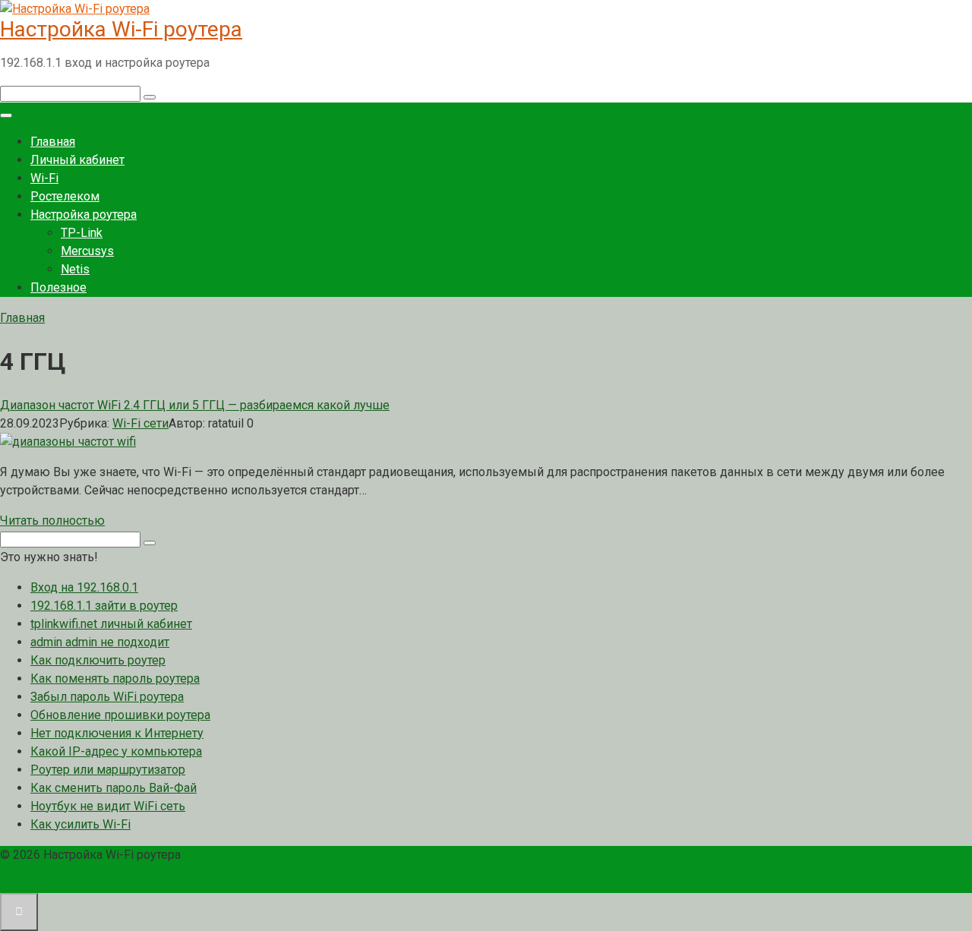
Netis (75, 269)
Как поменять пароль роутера (115, 678)
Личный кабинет (77, 160)
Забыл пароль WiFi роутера (107, 697)
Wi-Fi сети (140, 423)
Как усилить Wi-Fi (80, 824)
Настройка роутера (83, 214)
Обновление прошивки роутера (120, 715)
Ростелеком (64, 196)
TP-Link (82, 233)
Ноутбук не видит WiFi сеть (107, 806)
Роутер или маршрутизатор (107, 769)
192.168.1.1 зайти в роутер (104, 605)
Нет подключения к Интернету (117, 733)
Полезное (58, 287)
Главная (52, 141)
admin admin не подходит (99, 642)
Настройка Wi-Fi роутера (121, 29)
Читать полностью (52, 520)
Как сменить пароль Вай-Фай (113, 788)
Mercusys (87, 251)
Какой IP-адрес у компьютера (116, 751)
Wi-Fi (44, 178)
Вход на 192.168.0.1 (84, 587)
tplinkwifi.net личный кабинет (111, 624)
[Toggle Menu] (6, 115)
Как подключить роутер (98, 660)
